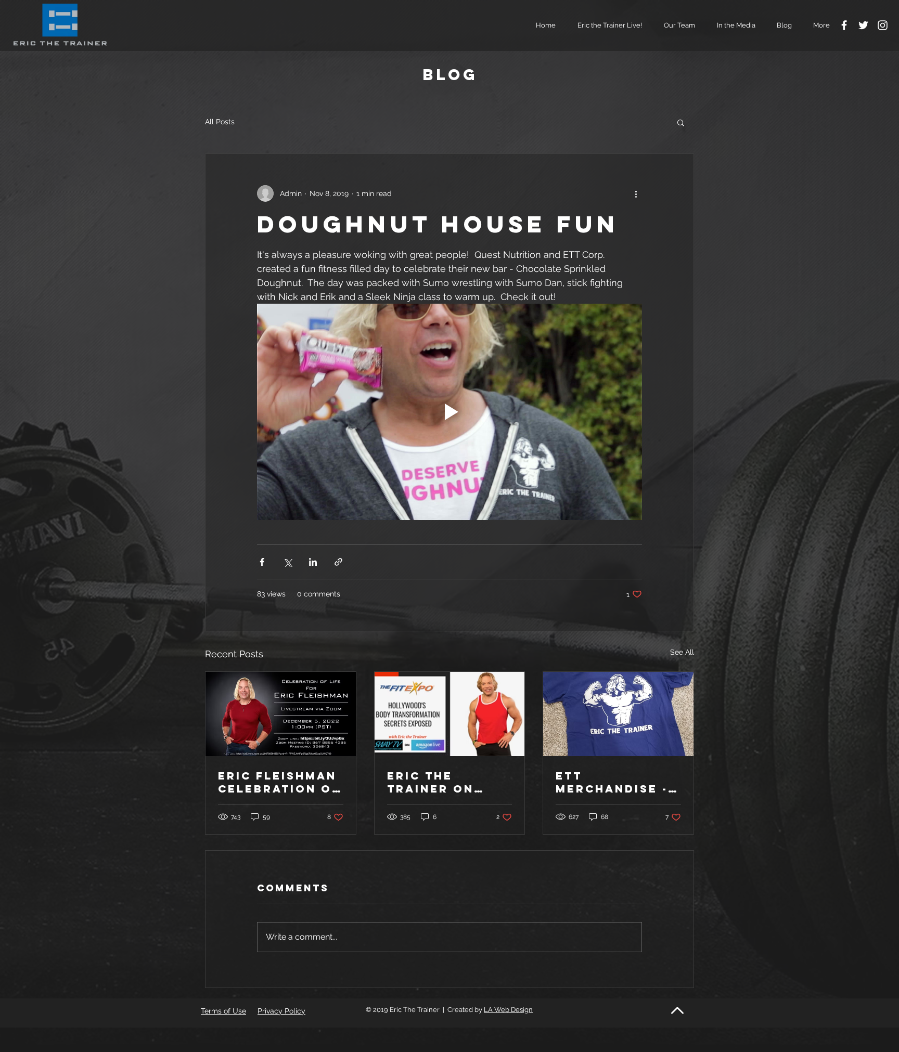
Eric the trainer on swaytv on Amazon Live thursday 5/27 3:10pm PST (443, 782)
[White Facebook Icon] (844, 25)
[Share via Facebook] (262, 562)
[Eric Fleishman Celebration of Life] (281, 714)
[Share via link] (338, 562)
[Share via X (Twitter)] (287, 562)
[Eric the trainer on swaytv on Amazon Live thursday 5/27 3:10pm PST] (450, 714)
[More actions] (636, 193)
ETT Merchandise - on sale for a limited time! (612, 782)
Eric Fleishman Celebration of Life (279, 782)
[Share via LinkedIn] (313, 562)
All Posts (220, 122)
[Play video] (449, 412)
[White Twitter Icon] (863, 25)
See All (682, 652)
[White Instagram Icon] (882, 25)
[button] (676, 25)
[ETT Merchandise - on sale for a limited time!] (618, 714)
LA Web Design (508, 1010)
